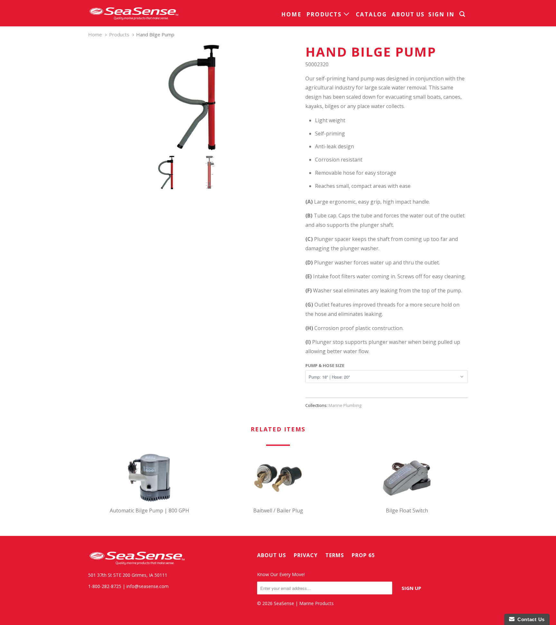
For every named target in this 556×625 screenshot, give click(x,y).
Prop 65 (363, 555)
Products (325, 14)
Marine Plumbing (345, 405)
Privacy (306, 555)
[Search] (463, 14)
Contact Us (529, 619)
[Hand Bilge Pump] (193, 97)
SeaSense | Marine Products (304, 603)
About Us (408, 14)
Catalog (371, 14)
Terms (334, 555)
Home (291, 14)
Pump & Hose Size (324, 365)
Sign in (441, 14)
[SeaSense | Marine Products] (133, 13)
